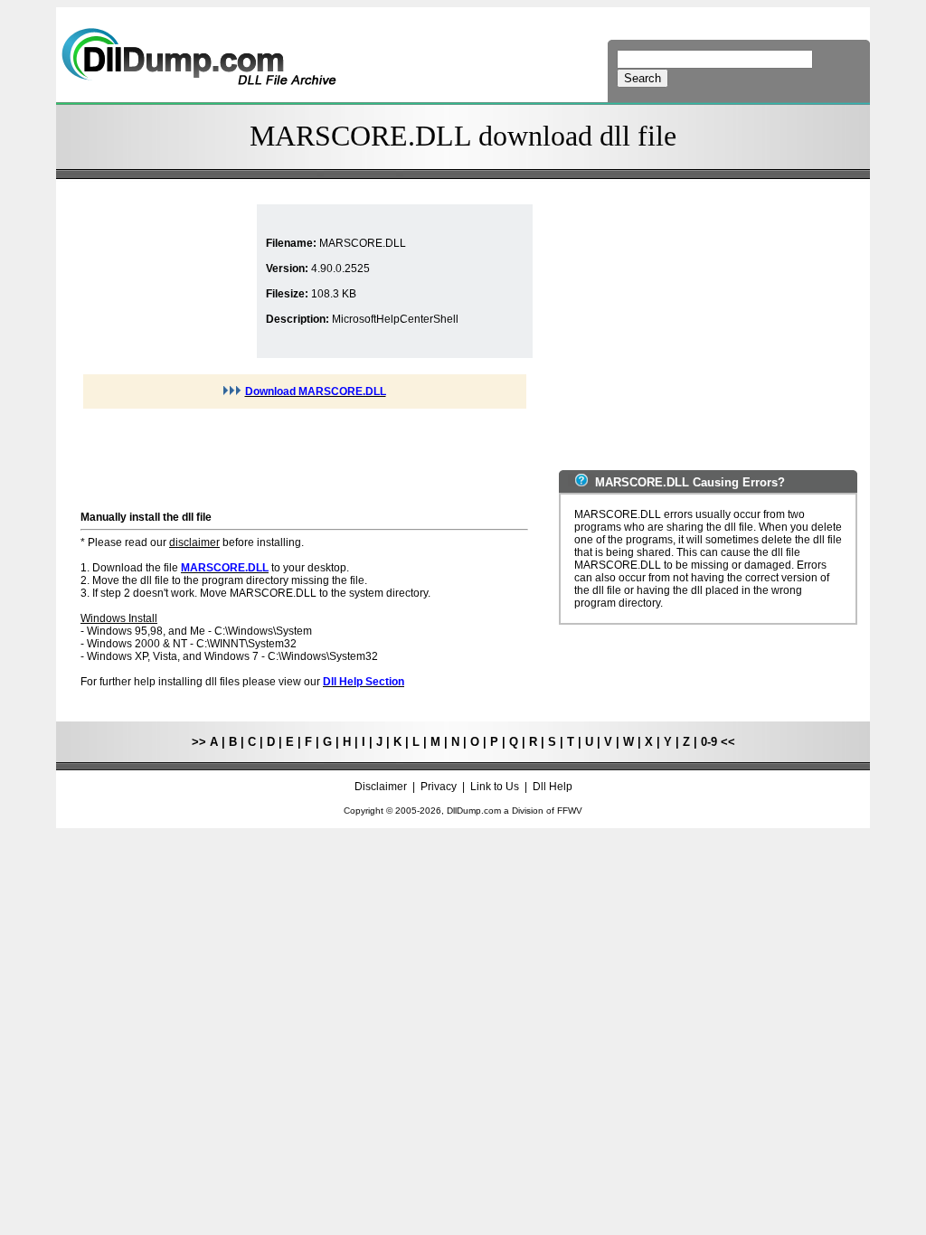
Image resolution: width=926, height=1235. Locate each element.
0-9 (709, 742)
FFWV (569, 810)
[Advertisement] (166, 281)
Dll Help (552, 786)
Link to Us (494, 786)
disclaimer (194, 542)
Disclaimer (380, 786)
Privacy (438, 786)
